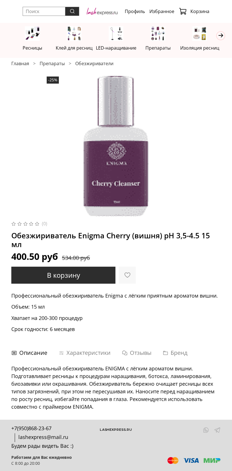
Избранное (161, 11)
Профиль (135, 11)
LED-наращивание (116, 48)
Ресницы (32, 48)
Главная (20, 63)
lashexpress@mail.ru (43, 437)
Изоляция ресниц (199, 48)
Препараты (158, 48)
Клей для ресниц (74, 48)
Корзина (199, 11)
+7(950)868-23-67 (31, 428)
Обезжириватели (94, 63)
